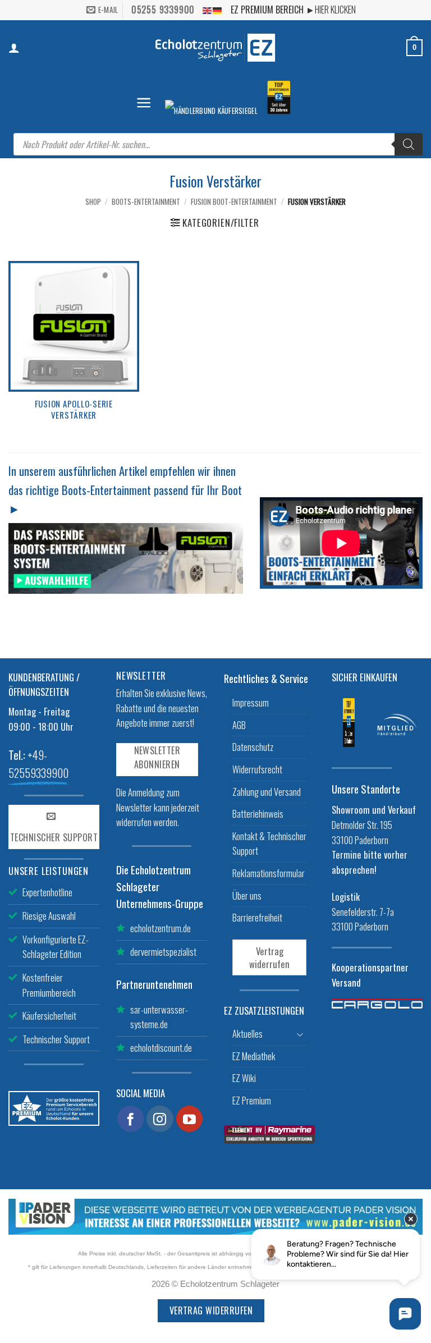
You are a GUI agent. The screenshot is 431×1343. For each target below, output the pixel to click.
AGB (239, 725)
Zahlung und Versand (266, 792)
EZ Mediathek (254, 1056)
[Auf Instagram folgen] (159, 1119)
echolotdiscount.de (161, 1048)
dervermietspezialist (163, 952)
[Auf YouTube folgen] (189, 1119)
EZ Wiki (244, 1078)
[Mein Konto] (14, 47)
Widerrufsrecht (257, 769)
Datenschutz (252, 747)
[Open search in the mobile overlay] (218, 144)
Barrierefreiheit (257, 917)
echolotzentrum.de (160, 928)
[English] (208, 9)
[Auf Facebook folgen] (130, 1119)
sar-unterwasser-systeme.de (159, 1017)
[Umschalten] (299, 1034)
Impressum (250, 702)
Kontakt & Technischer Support (269, 843)
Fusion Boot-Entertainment (234, 201)
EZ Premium (251, 1100)
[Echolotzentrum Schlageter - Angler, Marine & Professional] (215, 47)
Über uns (247, 895)
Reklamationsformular (268, 873)
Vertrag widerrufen (269, 957)
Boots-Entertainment (146, 201)
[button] (144, 103)
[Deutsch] (218, 9)
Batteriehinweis (257, 813)
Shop (93, 201)
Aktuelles (247, 1033)
